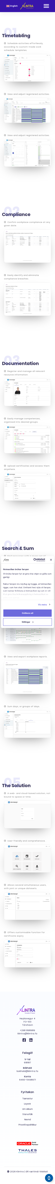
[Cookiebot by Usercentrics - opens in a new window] (34, 560)
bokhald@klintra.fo (27, 1071)
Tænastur (27, 1098)
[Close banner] (51, 560)
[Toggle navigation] (46, 6)
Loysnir (27, 1103)
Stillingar (26, 622)
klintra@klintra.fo (27, 1033)
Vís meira (42, 604)
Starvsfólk (27, 1114)
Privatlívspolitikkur (28, 1124)
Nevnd (27, 1119)
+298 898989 (27, 1030)
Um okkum (27, 1109)
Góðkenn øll (27, 613)
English (14, 5)
